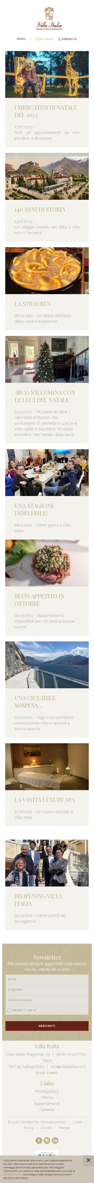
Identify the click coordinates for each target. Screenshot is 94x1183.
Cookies (46, 1128)
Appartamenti (47, 1103)
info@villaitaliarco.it (68, 1066)
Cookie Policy (12, 1174)
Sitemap (64, 1128)
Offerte (47, 1097)
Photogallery (47, 1091)
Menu (21, 39)
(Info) (32, 1010)
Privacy (24, 1010)
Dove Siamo (47, 1073)
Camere (47, 1109)
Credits (78, 1122)
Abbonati (47, 1026)
